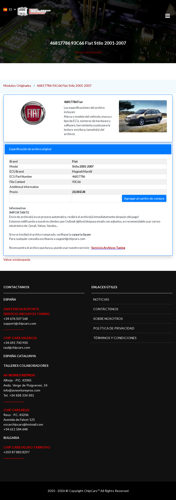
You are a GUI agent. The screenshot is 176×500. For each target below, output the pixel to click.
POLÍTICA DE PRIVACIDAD (113, 328)
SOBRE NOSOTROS (108, 319)
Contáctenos (105, 309)
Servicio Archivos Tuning (108, 248)
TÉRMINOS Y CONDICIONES (115, 338)
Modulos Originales (17, 85)
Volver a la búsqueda (88, 52)
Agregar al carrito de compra (144, 198)
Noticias (101, 299)
